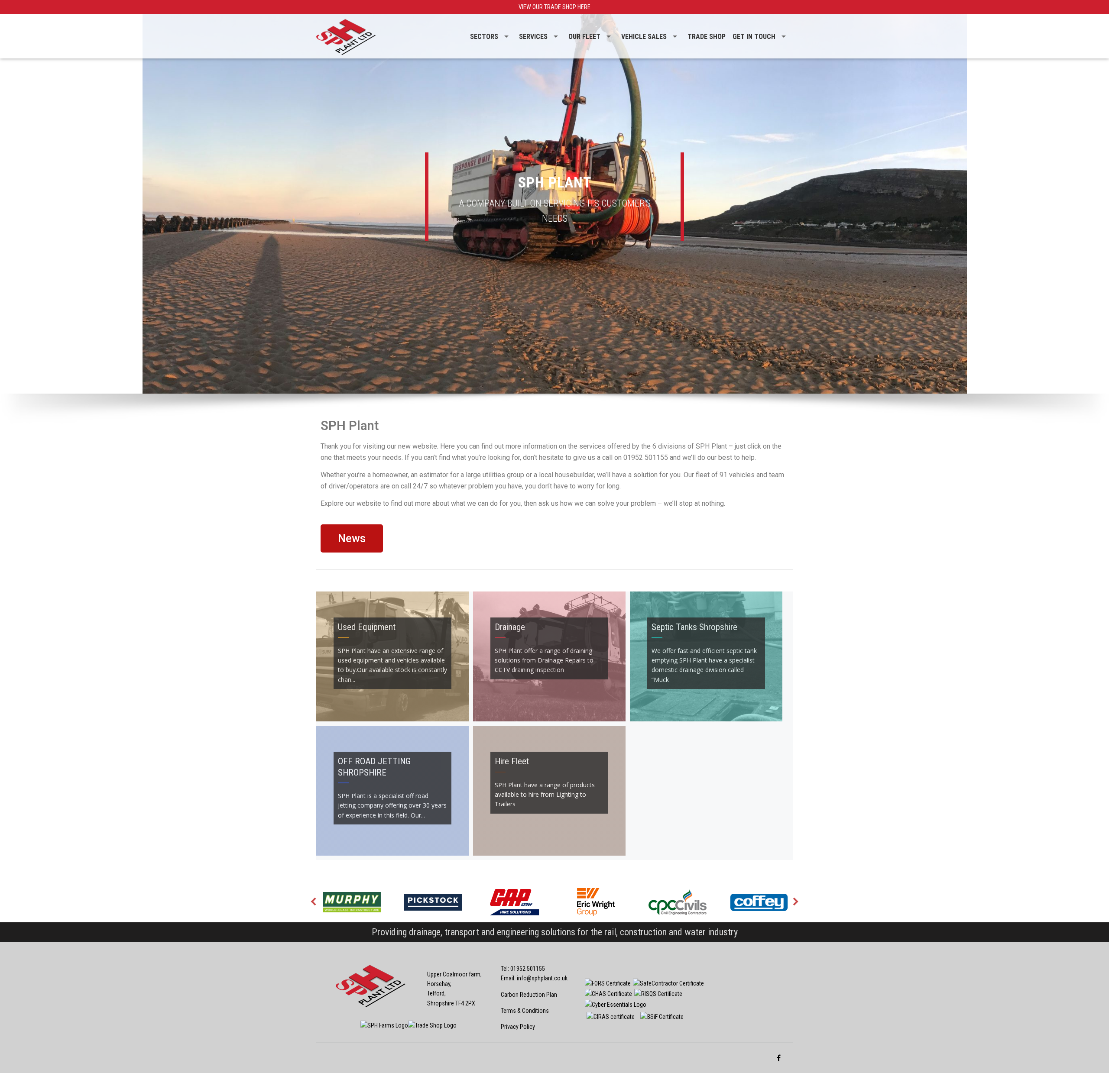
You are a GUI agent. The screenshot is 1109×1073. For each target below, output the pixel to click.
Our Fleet (584, 36)
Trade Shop (706, 36)
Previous (313, 902)
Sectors (484, 36)
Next (795, 902)
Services (533, 36)
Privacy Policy (518, 1026)
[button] (352, 538)
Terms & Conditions (525, 1010)
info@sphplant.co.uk (542, 978)
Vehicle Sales (644, 36)
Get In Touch (754, 36)
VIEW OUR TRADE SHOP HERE (554, 6)
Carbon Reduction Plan (529, 994)
